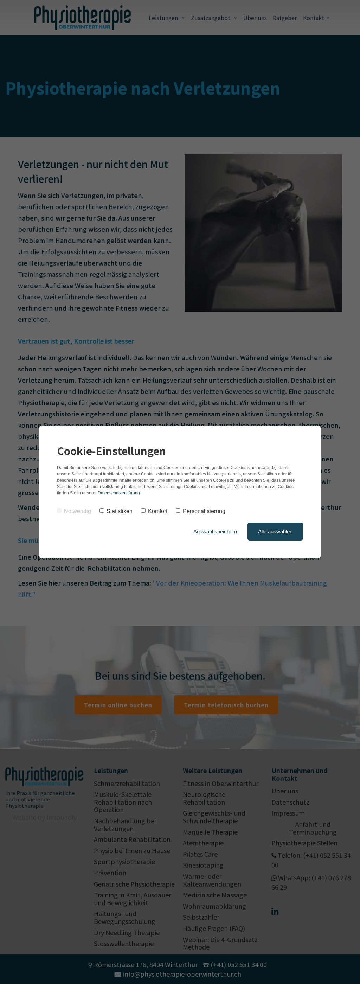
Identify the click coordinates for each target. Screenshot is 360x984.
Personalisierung (204, 511)
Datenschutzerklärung (119, 493)
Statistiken (120, 511)
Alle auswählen (275, 532)
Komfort (157, 511)
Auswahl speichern (215, 532)
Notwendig (77, 511)
